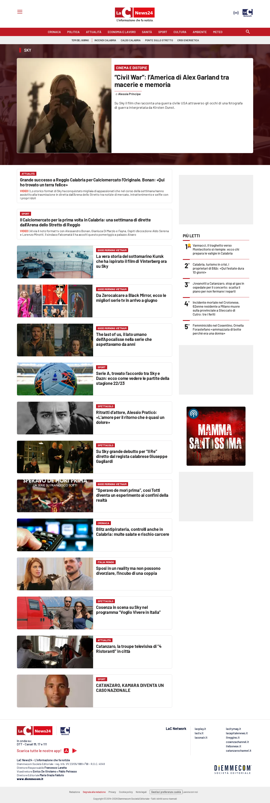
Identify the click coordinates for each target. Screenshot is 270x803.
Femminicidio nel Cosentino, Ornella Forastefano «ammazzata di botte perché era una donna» (218, 329)
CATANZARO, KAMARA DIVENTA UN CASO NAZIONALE (130, 688)
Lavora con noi (190, 792)
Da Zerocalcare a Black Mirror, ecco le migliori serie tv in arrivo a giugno (131, 298)
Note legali (141, 792)
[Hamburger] (19, 12)
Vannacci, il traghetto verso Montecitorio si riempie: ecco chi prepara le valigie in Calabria (216, 249)
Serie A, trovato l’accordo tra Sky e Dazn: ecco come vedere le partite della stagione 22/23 (132, 378)
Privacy (112, 792)
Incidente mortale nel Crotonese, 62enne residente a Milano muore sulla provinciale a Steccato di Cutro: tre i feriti (216, 308)
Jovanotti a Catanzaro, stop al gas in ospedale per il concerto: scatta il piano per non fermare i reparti (218, 287)
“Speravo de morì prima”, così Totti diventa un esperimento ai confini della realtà (132, 495)
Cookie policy (126, 792)
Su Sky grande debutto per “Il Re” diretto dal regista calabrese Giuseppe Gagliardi (131, 456)
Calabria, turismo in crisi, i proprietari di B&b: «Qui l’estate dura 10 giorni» (218, 268)
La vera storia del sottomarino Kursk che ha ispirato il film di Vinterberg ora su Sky (131, 261)
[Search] (248, 32)
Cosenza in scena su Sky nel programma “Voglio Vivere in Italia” (128, 610)
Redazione (74, 792)
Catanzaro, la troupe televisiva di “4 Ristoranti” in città (128, 649)
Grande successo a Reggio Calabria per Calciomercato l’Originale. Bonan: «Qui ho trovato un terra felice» (92, 182)
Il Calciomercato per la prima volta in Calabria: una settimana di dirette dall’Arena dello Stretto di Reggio (85, 222)
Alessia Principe (129, 94)
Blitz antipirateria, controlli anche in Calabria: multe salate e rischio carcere (132, 531)
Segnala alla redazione (94, 792)
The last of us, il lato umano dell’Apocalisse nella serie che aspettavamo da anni (124, 339)
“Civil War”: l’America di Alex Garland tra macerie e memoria (171, 80)
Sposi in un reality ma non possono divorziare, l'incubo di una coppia (128, 571)
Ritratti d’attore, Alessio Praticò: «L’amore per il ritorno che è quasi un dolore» (130, 417)
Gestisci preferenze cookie (166, 791)
